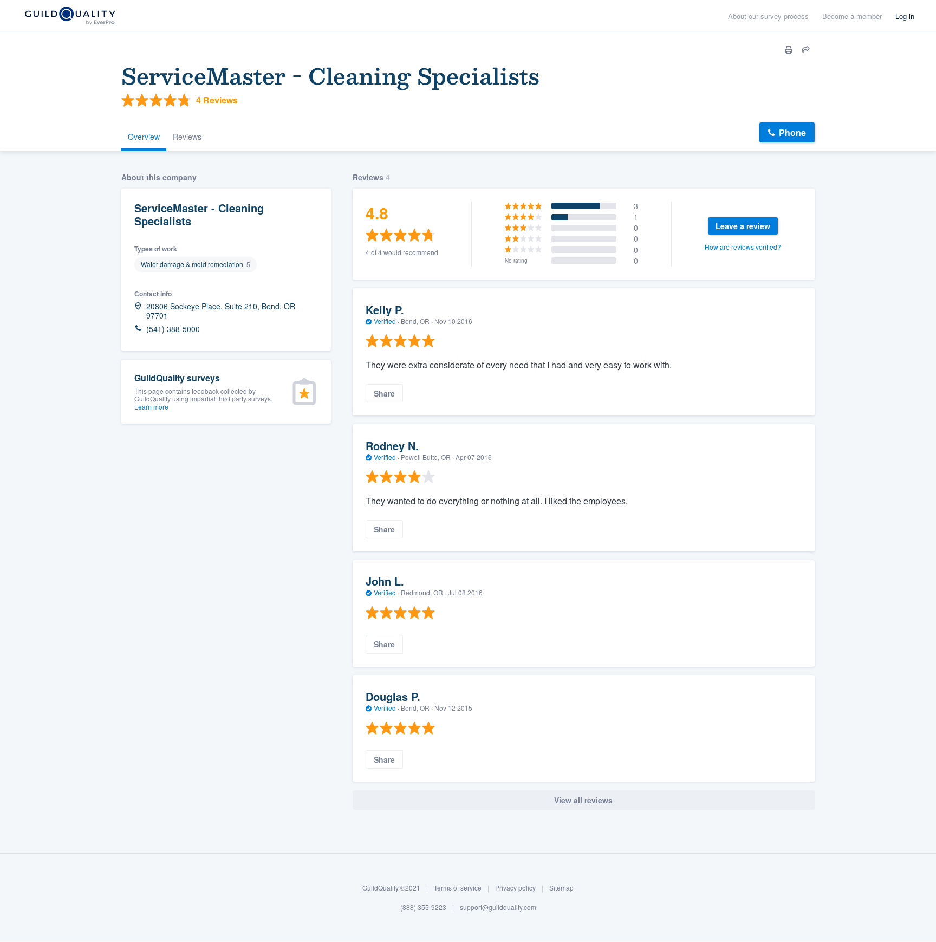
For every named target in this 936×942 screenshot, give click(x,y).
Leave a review (743, 225)
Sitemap (561, 887)
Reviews (187, 136)
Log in (904, 16)
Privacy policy (515, 887)
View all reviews (583, 800)
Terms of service (458, 887)
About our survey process (768, 16)
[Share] (806, 50)
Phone (792, 132)
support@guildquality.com (498, 907)
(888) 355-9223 (423, 907)
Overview (144, 136)
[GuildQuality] (70, 17)
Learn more (151, 406)
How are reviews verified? (743, 246)
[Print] (788, 50)
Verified (385, 321)
